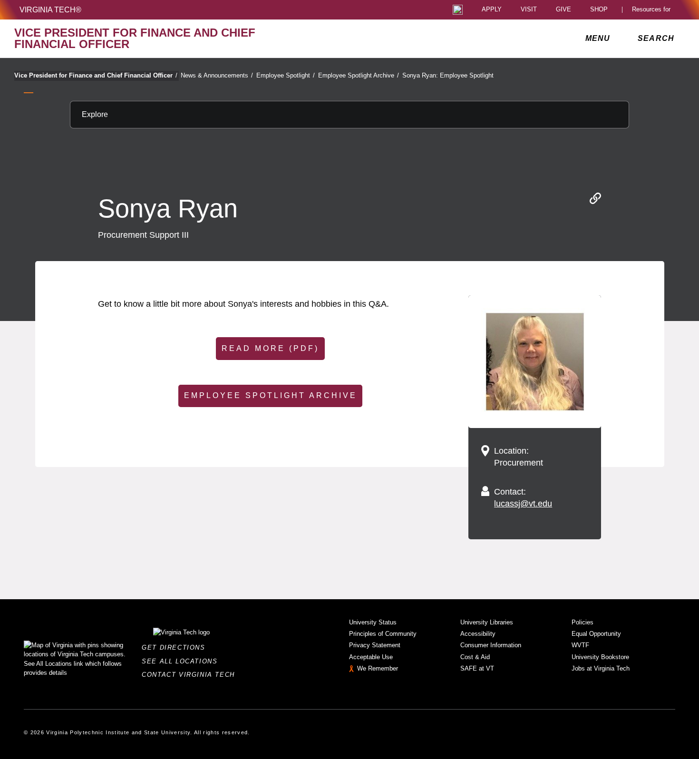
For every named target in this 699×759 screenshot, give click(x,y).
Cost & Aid (475, 657)
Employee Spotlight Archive (358, 75)
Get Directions (176, 647)
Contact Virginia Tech (191, 674)
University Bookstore (600, 657)
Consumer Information (490, 645)
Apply (492, 10)
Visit (529, 10)
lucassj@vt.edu (523, 503)
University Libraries (486, 622)
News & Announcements (217, 75)
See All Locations (182, 661)
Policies (582, 622)
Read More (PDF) (270, 348)
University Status (373, 622)
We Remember (377, 668)
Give (563, 10)
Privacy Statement (374, 645)
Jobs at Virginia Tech (601, 668)
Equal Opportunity (596, 633)
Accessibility (477, 633)
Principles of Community (383, 633)
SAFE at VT (477, 668)
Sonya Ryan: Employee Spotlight (448, 75)
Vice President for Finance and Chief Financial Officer (95, 75)
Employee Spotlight (285, 75)
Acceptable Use (371, 657)
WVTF (580, 645)
